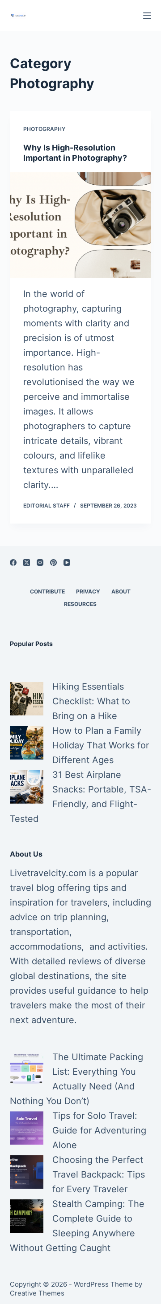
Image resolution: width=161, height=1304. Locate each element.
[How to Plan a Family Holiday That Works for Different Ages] (26, 743)
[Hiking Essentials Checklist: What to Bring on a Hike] (26, 698)
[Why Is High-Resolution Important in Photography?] (81, 225)
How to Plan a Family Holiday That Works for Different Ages (100, 745)
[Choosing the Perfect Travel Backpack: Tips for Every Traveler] (26, 1172)
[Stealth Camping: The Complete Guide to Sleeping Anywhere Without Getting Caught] (26, 1216)
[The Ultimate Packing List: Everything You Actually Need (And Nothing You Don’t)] (26, 1069)
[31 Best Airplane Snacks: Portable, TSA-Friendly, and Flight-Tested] (26, 787)
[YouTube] (67, 562)
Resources (80, 604)
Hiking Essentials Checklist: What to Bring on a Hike (91, 701)
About (121, 591)
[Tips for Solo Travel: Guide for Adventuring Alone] (26, 1128)
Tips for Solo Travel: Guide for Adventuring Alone (99, 1130)
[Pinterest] (53, 562)
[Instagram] (40, 562)
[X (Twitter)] (26, 562)
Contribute (47, 591)
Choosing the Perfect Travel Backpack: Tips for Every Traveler (98, 1174)
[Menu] (147, 16)
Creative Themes (37, 1293)
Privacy (88, 591)
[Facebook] (13, 562)
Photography (44, 129)
